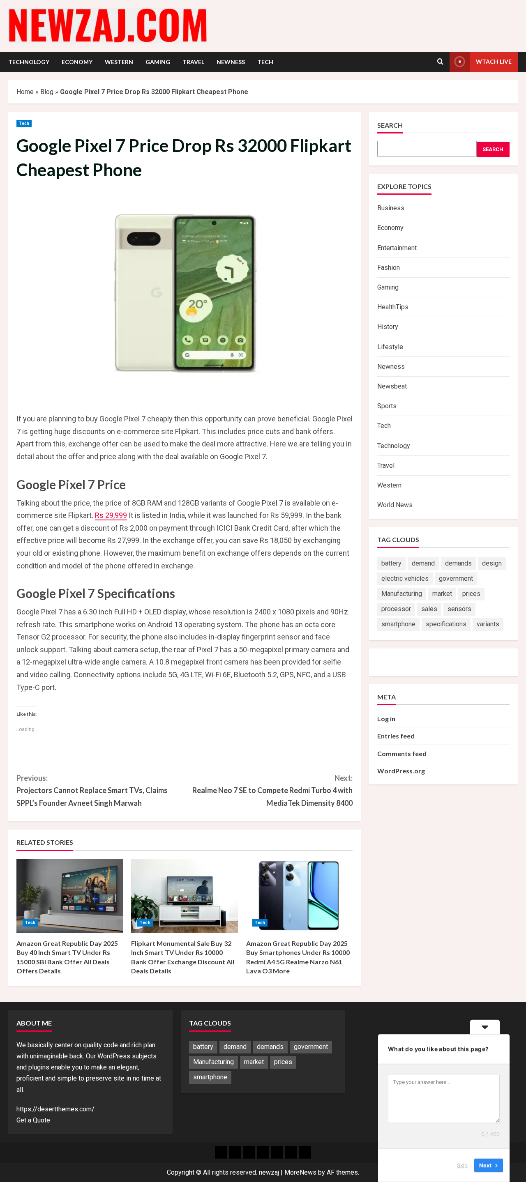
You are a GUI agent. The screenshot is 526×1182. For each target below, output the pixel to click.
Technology (28, 61)
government (456, 578)
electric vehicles (405, 578)
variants (488, 624)
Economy (77, 61)
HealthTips (392, 307)
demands (458, 563)
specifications (446, 624)
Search (390, 125)
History (387, 327)
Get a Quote (33, 1120)
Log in (386, 718)
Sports (387, 406)
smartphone (398, 624)
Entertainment (397, 248)
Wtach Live (494, 61)
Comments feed (402, 753)
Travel (193, 61)
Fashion (388, 267)
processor (396, 609)
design (492, 563)
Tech (265, 61)
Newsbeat (392, 386)
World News (395, 505)
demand (423, 563)
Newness (231, 61)
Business (390, 208)
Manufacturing (401, 594)
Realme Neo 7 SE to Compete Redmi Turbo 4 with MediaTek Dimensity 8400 (272, 790)
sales (429, 609)
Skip (462, 1165)
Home (25, 92)
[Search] (440, 61)
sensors (459, 609)
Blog (46, 92)
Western (119, 61)
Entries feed (396, 736)
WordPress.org (401, 771)
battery (391, 563)
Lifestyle (390, 347)
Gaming (157, 61)
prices (471, 594)
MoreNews (300, 1172)
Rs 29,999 (111, 515)
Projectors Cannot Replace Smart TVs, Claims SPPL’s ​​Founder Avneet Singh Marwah (92, 790)
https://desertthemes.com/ (55, 1109)
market (442, 594)
